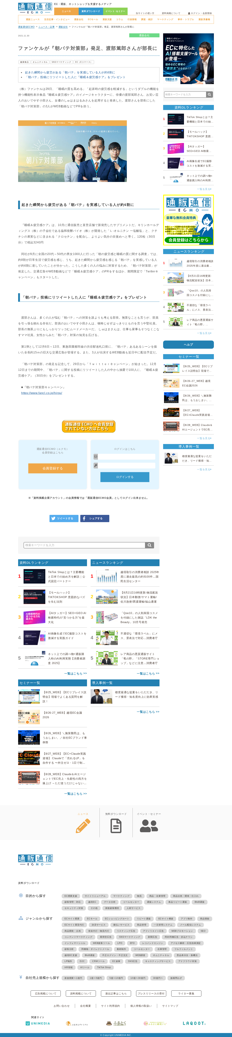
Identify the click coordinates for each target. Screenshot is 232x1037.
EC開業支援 (71, 896)
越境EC (92, 902)
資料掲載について (171, 13)
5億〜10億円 (116, 978)
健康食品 (24, 62)
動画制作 (121, 949)
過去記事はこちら (116, 993)
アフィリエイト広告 (153, 931)
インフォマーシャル (75, 943)
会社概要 (85, 1005)
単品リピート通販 (177, 902)
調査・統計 (147, 19)
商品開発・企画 (73, 931)
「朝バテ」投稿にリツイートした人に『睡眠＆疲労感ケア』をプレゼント (75, 77)
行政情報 (132, 19)
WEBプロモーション (182, 931)
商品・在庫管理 (157, 896)
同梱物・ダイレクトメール (95, 949)
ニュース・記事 (46, 27)
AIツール (85, 967)
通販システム (154, 902)
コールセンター (131, 902)
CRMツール (98, 961)
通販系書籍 (204, 19)
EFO (132, 943)
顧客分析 (69, 949)
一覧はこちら (73, 673)
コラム (119, 19)
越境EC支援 (71, 955)
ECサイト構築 (165, 918)
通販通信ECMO (26, 27)
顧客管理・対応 (73, 902)
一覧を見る (203, 189)
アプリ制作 (186, 918)
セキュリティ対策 (74, 908)
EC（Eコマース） (84, 62)
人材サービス (134, 908)
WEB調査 (140, 955)
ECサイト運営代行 (74, 925)
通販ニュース (33, 19)
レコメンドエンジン (152, 943)
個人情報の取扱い (141, 1005)
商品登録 (204, 918)
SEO (203, 931)
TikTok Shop (104, 967)
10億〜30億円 (137, 978)
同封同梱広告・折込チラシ (179, 937)
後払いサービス (121, 925)
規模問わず (176, 978)
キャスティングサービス (158, 961)
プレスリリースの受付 (151, 993)
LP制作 (68, 961)
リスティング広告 (126, 931)
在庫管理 (162, 949)
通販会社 (78, 19)
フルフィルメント (183, 949)
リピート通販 (144, 918)
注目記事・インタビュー (57, 19)
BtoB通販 (200, 902)
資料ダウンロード (91, 11)
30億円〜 (158, 978)
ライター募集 (186, 993)
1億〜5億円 (96, 978)
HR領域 (69, 967)
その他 (94, 908)
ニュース (66, 11)
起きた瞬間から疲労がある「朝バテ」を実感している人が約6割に (70, 72)
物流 (139, 896)
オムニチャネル (40, 62)
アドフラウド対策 (187, 961)
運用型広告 (105, 937)
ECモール (93, 19)
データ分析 (110, 902)
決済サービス (99, 925)
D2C (82, 961)
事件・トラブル (186, 19)
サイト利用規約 (110, 1005)
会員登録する (53, 468)
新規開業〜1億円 (73, 978)
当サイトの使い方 (145, 13)
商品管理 (141, 925)
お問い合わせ (62, 1005)
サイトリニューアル (95, 896)
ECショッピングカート (117, 918)
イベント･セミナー (115, 11)
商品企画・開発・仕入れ (186, 896)
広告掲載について (46, 993)
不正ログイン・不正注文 (115, 955)
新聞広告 (152, 937)
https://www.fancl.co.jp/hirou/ (41, 393)
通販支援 (107, 19)
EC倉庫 (116, 961)
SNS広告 (133, 961)
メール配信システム (190, 925)
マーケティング (165, 19)
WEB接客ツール (101, 943)
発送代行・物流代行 (98, 931)
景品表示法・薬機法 (187, 955)
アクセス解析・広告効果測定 (186, 943)
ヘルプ (188, 344)
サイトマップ (170, 1005)
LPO (119, 943)
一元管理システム (163, 925)
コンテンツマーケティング (78, 937)
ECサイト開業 (72, 918)
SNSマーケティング (61, 62)
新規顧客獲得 (112, 908)
